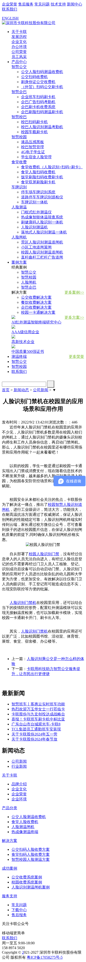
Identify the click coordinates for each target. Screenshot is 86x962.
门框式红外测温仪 (36, 212)
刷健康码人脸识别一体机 (42, 222)
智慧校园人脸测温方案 (30, 859)
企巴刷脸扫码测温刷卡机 (42, 112)
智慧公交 (28, 272)
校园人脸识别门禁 (44, 554)
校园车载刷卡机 (34, 132)
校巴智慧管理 (32, 147)
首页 (6, 390)
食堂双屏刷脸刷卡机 (38, 182)
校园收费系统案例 (26, 882)
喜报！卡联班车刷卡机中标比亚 (38, 719)
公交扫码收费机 (34, 77)
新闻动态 (21, 390)
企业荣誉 (9, 4)
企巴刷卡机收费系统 (38, 107)
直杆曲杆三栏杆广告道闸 (42, 257)
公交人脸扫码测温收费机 (42, 72)
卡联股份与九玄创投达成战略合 (38, 714)
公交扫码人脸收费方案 (30, 849)
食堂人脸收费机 (24, 822)
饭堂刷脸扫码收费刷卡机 (42, 177)
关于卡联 (19, 32)
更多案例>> (74, 292)
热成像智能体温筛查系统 (42, 217)
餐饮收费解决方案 (36, 302)
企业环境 (19, 799)
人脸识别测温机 (34, 227)
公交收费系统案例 (26, 877)
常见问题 (42, 4)
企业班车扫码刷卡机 (38, 97)
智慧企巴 (28, 287)
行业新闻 (19, 766)
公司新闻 (40, 390)
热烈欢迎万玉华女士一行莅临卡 (38, 709)
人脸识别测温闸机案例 (30, 887)
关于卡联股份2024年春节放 (34, 739)
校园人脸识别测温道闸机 (42, 252)
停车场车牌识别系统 (38, 192)
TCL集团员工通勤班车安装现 (36, 729)
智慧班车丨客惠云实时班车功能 (38, 704)
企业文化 (19, 789)
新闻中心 (74, 4)
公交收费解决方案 (36, 297)
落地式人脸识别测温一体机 (44, 232)
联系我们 (9, 9)
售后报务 (19, 915)
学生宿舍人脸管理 (36, 157)
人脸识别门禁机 (23, 603)
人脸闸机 (28, 282)
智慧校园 (28, 277)
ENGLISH (10, 18)
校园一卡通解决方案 (38, 312)
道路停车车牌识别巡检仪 (42, 197)
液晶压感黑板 (32, 142)
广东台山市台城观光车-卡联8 (35, 724)
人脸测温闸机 (22, 827)
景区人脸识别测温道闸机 (42, 242)
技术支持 (58, 4)
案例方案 (19, 262)
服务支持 (9, 896)
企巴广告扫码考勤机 (38, 102)
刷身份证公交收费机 (38, 82)
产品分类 (9, 808)
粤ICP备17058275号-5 (45, 957)
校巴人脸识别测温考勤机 (42, 127)
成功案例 (9, 868)
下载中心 (19, 910)
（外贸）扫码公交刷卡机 (42, 87)
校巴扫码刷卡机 (34, 122)
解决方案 (9, 841)
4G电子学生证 (33, 152)
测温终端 (19, 356)
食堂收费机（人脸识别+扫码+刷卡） (52, 167)
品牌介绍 (19, 784)
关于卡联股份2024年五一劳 (34, 734)
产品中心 (19, 62)
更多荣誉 (76, 356)
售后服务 (25, 4)
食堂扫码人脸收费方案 (30, 854)
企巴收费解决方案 (36, 307)
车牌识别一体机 (34, 202)
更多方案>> (74, 317)
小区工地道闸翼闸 (36, 247)
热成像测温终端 (24, 832)
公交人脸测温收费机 (28, 817)
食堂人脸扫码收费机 (38, 172)
